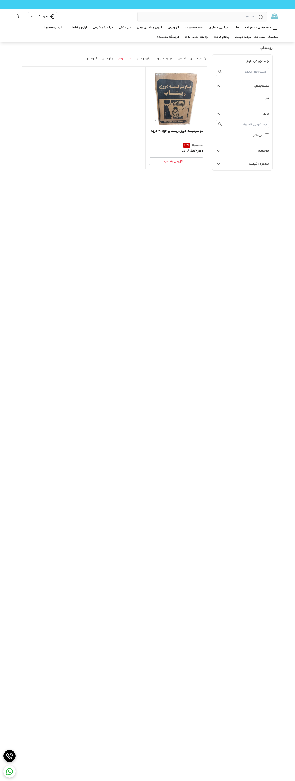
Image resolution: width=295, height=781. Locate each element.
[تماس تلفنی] (9, 756)
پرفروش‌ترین (143, 59)
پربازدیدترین (164, 59)
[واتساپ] (9, 771)
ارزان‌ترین (107, 59)
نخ (267, 98)
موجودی (263, 150)
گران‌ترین (91, 59)
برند (266, 113)
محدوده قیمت (259, 163)
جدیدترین (124, 59)
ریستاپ (257, 135)
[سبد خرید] (19, 16)
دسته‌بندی (261, 86)
